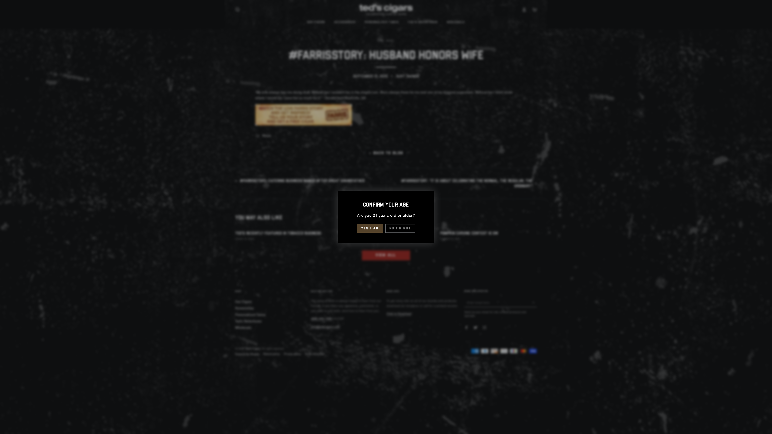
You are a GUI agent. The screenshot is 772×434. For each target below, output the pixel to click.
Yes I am (370, 228)
